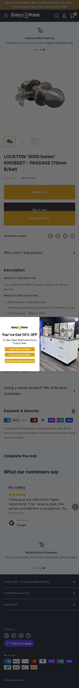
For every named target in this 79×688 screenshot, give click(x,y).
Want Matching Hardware (20, 360)
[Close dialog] (76, 319)
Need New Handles (19, 349)
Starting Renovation (20, 354)
